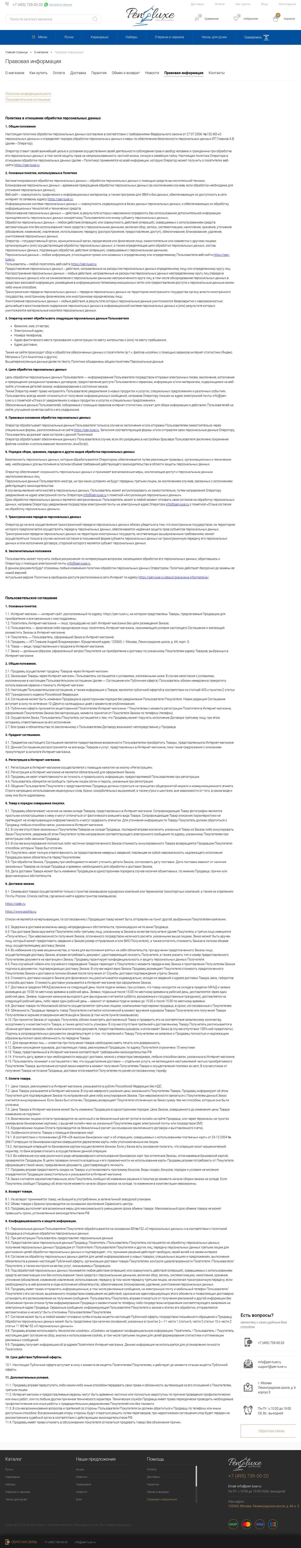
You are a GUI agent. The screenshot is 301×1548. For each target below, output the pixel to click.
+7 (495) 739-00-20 (28, 5)
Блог (79, 1499)
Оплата (220, 4)
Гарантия (99, 73)
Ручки (69, 37)
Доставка (197, 4)
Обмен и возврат (126, 73)
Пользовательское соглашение (27, 99)
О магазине (14, 73)
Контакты (217, 73)
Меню (42, 37)
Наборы (131, 37)
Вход (264, 4)
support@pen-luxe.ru (272, 1366)
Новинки (81, 1477)
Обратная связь (24, 1542)
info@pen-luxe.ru (94, 495)
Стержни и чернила (169, 37)
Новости (152, 73)
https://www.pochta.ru (20, 911)
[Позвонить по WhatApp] (46, 4)
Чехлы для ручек (214, 37)
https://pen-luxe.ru (26, 165)
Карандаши (99, 37)
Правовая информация (183, 72)
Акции (80, 1469)
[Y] (95, 19)
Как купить (243, 4)
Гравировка (253, 37)
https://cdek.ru (15, 904)
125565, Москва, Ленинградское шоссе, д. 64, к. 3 (263, 1506)
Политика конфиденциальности (28, 94)
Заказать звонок (60, 4)
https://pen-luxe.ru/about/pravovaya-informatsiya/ (174, 577)
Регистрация (287, 4)
